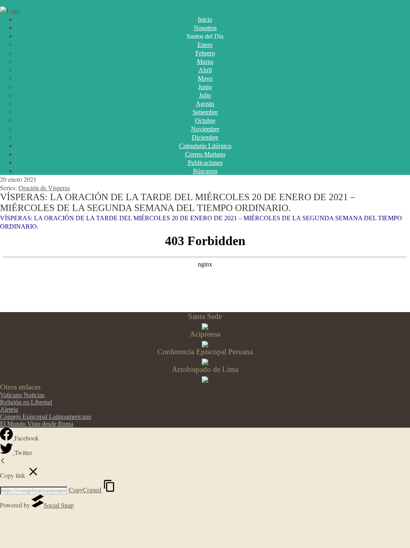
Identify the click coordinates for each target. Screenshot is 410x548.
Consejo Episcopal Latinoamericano (45, 416)
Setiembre (205, 112)
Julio (205, 95)
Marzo (205, 61)
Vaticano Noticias (22, 395)
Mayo (205, 78)
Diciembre (205, 137)
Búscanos (205, 171)
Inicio (205, 19)
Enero (205, 44)
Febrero (205, 53)
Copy (85, 489)
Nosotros (205, 27)
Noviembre (205, 129)
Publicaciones (205, 162)
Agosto (205, 103)
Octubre (205, 120)
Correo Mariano (205, 154)
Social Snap (59, 505)
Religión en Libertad (26, 402)
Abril (205, 70)
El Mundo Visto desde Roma (36, 423)
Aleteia (9, 409)
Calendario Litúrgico (205, 145)
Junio (205, 86)
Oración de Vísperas (44, 187)
